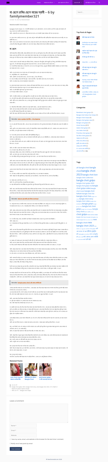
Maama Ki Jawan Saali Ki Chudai (20, 388)
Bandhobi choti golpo (83, 112)
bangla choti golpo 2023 (18, 387)
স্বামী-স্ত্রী (88, 239)
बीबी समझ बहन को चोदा (88, 37)
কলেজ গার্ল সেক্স (83, 231)
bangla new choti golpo (86, 209)
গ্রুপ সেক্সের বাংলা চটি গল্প (63, 2)
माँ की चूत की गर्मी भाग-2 (88, 57)
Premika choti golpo (83, 133)
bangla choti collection (84, 178)
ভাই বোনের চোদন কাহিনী (90, 236)
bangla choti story (31, 387)
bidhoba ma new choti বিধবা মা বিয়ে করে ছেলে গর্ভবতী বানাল (89, 44)
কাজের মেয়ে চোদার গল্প (81, 141)
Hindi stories (90, 214)
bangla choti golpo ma (84, 186)
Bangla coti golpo (82, 123)
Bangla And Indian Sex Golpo (86, 115)
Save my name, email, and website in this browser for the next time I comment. (38, 439)
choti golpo (81, 214)
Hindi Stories (80, 125)
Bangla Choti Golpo (82, 118)
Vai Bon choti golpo (82, 135)
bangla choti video (83, 201)
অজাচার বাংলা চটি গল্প (48, 2)
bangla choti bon (90, 174)
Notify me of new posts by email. (22, 443)
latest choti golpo (82, 128)
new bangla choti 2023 (43, 387)
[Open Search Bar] (99, 2)
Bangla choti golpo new (84, 120)
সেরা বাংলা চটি (77, 2)
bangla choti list (88, 193)
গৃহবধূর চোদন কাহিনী (81, 146)
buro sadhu (88, 211)
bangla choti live (83, 196)
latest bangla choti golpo (90, 217)
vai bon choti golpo (90, 228)
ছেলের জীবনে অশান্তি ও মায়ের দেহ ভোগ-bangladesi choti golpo (90, 94)
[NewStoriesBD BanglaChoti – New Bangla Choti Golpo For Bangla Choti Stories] (8, 2)
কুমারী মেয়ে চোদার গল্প (81, 143)
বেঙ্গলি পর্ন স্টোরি (80, 237)
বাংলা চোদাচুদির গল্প (53, 387)
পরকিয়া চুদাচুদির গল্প (82, 234)
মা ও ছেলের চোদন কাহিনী (82, 148)
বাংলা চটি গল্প (87, 234)
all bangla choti (82, 167)
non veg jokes (82, 228)
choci (92, 211)
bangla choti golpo (85, 180)
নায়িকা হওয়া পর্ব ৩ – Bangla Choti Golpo (21, 390)
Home (39, 2)
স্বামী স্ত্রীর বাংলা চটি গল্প (90, 2)
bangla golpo (87, 203)
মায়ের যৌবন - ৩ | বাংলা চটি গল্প (89, 62)
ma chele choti (81, 130)
